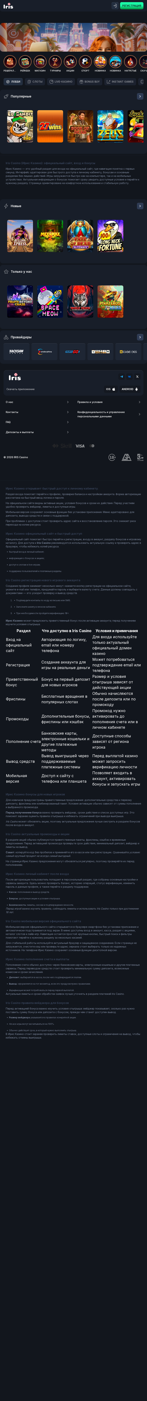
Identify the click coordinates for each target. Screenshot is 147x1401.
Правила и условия (90, 402)
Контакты (12, 412)
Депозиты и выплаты (20, 432)
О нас (9, 402)
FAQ (8, 422)
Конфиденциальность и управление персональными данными (101, 414)
